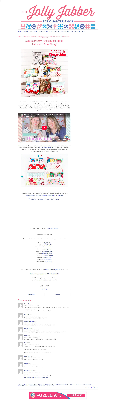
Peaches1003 (27, 328)
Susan (25, 335)
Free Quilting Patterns (63, 36)
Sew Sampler (75, 31)
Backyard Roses (49, 195)
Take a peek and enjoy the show (45, 147)
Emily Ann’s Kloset (47, 253)
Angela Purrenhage (29, 321)
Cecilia (26, 363)
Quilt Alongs (54, 31)
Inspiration (64, 31)
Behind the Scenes (49, 280)
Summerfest (48, 269)
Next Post (57, 294)
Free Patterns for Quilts (35, 384)
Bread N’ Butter (40, 195)
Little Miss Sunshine (52, 228)
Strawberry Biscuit (31, 195)
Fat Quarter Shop (28, 36)
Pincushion (44, 37)
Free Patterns (22, 31)
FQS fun (52, 36)
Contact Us (50, 385)
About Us (42, 385)
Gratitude (39, 280)
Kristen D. (26, 304)
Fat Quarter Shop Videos (42, 36)
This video (21, 145)
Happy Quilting (48, 261)
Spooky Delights (58, 269)
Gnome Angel (47, 257)
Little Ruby (60, 195)
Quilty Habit (47, 249)
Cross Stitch (43, 31)
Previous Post (31, 294)
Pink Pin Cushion (47, 259)
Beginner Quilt (22, 385)
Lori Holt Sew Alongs (61, 384)
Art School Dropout (47, 251)
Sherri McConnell (44, 145)
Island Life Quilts (48, 255)
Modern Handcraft (48, 247)
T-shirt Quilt (33, 385)
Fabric (20, 36)
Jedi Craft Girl (48, 245)
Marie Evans (27, 356)
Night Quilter (47, 243)
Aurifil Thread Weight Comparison (81, 384)
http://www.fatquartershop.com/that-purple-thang (36, 377)
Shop (83, 31)
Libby (25, 342)
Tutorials (33, 31)
